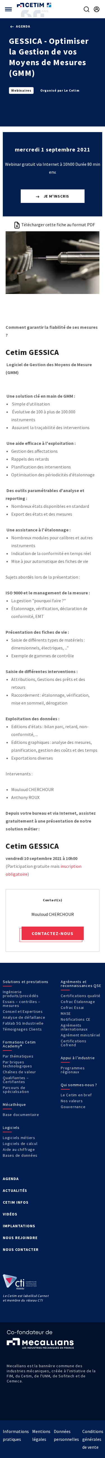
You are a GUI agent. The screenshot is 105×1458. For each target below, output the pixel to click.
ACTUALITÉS (15, 1190)
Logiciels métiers (19, 1137)
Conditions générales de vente (92, 1439)
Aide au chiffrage (19, 1149)
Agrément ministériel (80, 1035)
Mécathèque (14, 1104)
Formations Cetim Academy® (19, 1044)
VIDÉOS (10, 1214)
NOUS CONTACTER (21, 1249)
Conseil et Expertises (23, 1011)
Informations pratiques (16, 1435)
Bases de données (20, 1155)
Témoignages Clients (22, 1029)
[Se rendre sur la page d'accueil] (34, 5)
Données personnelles (66, 1435)
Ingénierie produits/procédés (21, 993)
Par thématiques (18, 1056)
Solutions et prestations (25, 981)
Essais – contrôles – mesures (21, 1003)
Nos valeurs (72, 1100)
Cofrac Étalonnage (78, 1001)
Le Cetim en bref (76, 1094)
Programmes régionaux (73, 1069)
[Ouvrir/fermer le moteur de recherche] (86, 9)
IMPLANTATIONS (19, 1225)
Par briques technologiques (17, 1063)
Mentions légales (41, 1435)
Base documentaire (21, 1114)
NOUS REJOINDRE (20, 1237)
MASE (66, 1013)
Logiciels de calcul (20, 1143)
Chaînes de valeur (19, 1071)
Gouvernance (73, 1106)
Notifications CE (75, 1019)
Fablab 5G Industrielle (23, 1023)
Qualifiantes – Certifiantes (16, 1079)
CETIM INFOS (16, 1202)
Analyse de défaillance (24, 1017)
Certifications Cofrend (74, 1042)
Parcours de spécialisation (16, 1089)
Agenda (22, 26)
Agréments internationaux (74, 1027)
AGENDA (11, 1178)
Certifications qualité (81, 995)
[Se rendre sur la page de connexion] (96, 9)
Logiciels (11, 1127)
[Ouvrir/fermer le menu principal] (8, 9)
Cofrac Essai (72, 1007)
